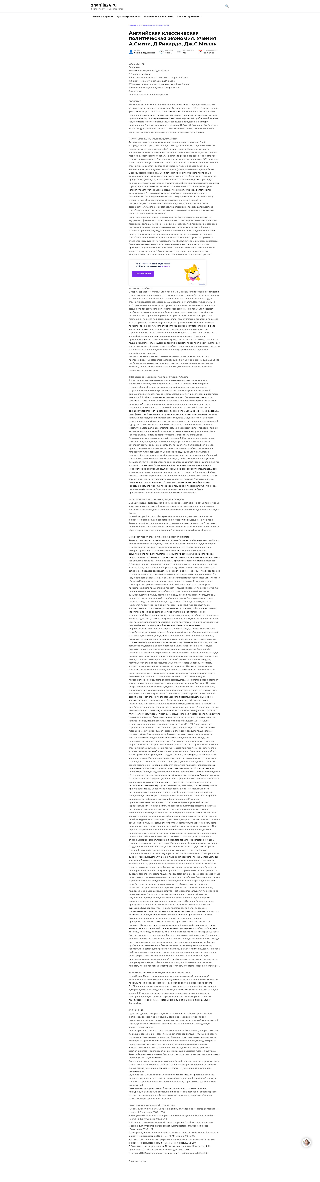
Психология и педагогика (158, 16)
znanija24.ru (104, 5)
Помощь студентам (188, 16)
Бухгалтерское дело (128, 16)
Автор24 (202, 284)
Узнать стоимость (142, 273)
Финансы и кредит (102, 16)
